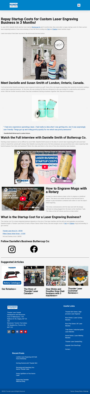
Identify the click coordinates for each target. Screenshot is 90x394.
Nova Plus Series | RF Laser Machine (73, 325)
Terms (72, 391)
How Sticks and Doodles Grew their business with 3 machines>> (55, 292)
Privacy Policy (79, 391)
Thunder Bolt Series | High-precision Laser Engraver (73, 313)
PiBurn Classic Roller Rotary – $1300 (14, 233)
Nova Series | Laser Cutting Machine (73, 319)
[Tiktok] (9, 331)
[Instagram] (13, 331)
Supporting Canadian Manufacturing (22, 380)
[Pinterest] (25, 331)
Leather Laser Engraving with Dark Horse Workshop (26, 357)
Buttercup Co (36, 27)
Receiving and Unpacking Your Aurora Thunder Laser (25, 368)
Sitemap (85, 391)
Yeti (48, 29)
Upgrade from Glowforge (73, 345)
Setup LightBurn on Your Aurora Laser (25, 374)
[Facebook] (17, 331)
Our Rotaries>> (9, 289)
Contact (67, 349)
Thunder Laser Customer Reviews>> (75, 291)
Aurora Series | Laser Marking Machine (74, 337)
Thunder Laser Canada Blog (73, 341)
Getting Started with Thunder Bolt (26, 363)
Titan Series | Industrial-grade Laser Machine (74, 331)
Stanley (55, 29)
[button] (78, 5)
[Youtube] (21, 331)
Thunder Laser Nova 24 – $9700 (12, 231)
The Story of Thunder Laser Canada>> (31, 291)
